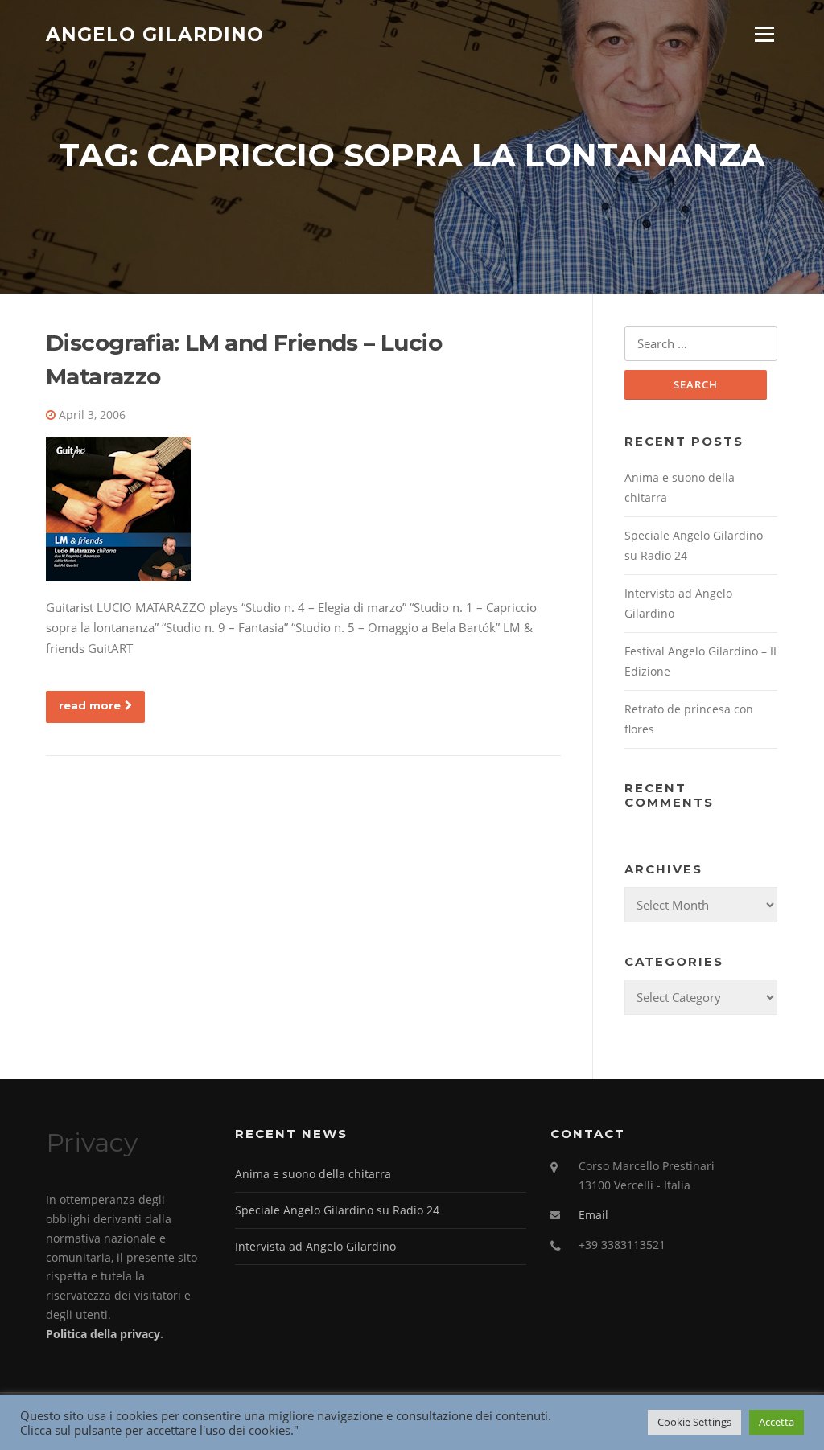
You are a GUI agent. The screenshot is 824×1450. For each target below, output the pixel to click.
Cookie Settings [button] (694, 1422)
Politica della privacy (103, 1333)
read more (90, 705)
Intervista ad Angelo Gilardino (315, 1246)
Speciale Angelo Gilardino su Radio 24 (337, 1210)
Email (593, 1214)
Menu (764, 34)
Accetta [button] (776, 1422)
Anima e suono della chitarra (313, 1173)
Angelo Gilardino (155, 34)
